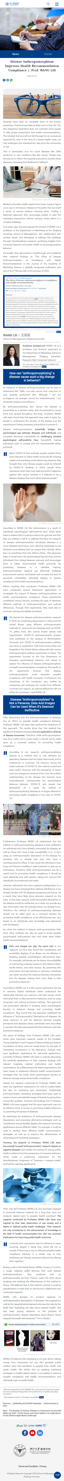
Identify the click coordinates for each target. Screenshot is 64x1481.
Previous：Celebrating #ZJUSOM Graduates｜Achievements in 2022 (30, 1404)
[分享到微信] (11, 80)
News (15, 54)
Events (48, 54)
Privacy (43, 1466)
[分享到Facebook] (4, 80)
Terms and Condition (28, 1466)
